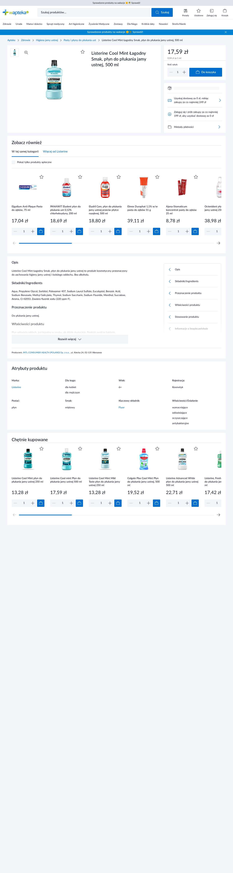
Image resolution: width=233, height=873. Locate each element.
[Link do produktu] (28, 204)
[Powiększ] (26, 52)
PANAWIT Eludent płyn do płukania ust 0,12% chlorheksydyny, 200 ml (65, 210)
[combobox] (94, 12)
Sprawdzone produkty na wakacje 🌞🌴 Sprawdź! (116, 3)
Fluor (122, 407)
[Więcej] (219, 127)
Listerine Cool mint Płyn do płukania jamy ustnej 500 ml (66, 480)
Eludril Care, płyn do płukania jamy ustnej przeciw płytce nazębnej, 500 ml (105, 210)
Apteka (11, 40)
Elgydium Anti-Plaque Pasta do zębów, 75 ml (27, 208)
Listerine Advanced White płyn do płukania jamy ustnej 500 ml (182, 481)
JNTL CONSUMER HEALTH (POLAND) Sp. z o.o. (46, 352)
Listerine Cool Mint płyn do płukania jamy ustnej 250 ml (27, 480)
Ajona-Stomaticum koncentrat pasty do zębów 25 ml (181, 210)
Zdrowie (25, 40)
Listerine (16, 387)
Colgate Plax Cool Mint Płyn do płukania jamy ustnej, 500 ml (143, 481)
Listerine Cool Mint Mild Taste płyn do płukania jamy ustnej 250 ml (104, 481)
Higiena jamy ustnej (47, 40)
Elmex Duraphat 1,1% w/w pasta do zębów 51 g (142, 208)
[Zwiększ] (184, 72)
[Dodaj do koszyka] (40, 231)
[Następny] (218, 243)
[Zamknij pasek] (225, 32)
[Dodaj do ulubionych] (83, 52)
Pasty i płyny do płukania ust (80, 40)
